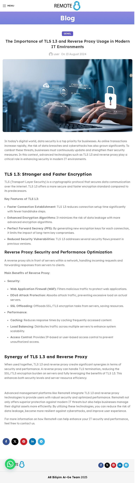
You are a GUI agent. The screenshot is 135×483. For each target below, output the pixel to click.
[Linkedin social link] (32, 441)
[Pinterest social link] (23, 441)
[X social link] (14, 441)
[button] (10, 464)
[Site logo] (67, 5)
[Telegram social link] (41, 441)
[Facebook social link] (6, 441)
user (56, 54)
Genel (67, 33)
